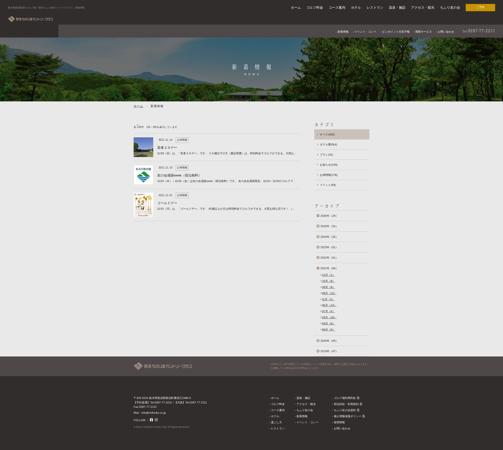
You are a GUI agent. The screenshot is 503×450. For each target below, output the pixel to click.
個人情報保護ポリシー (347, 416)
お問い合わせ (446, 31)
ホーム (296, 7)
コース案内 (337, 7)
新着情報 (343, 31)
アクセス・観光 (422, 7)
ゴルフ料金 (314, 7)
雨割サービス (423, 31)
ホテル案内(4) (328, 144)
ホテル (356, 7)
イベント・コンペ (365, 31)
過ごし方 (276, 422)
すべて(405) (327, 134)
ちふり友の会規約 (345, 410)
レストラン (375, 7)
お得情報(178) (329, 174)
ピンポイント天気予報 (396, 31)
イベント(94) (328, 184)
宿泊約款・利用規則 (346, 404)
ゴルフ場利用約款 (345, 397)
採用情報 (339, 422)
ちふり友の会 (450, 7)
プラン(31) (326, 154)
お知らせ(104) (329, 164)
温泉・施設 (397, 7)
